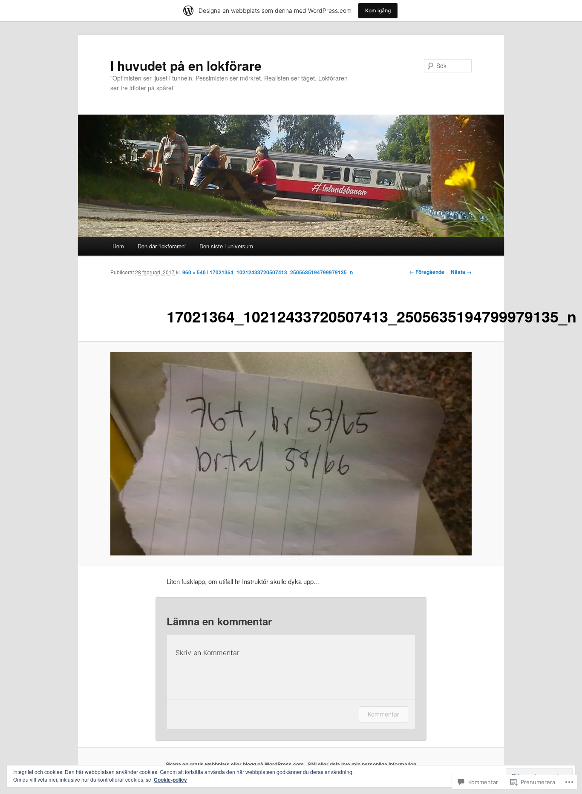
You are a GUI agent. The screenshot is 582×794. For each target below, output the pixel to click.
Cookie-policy (170, 779)
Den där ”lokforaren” (162, 246)
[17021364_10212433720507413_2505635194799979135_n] (291, 453)
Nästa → (461, 272)
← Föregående (426, 272)
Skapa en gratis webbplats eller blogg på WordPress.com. (235, 764)
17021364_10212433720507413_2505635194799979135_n (281, 272)
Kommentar (383, 714)
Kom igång (378, 10)
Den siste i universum (226, 246)
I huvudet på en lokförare (186, 65)
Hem (118, 246)
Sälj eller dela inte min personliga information (362, 764)
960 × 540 (194, 272)
